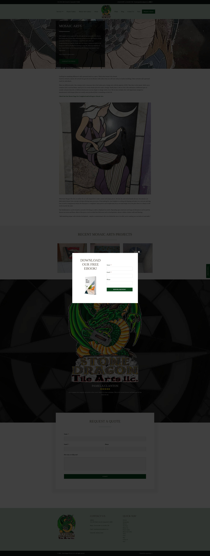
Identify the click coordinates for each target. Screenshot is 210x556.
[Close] (139, 252)
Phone (108, 279)
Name (109, 265)
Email (109, 272)
